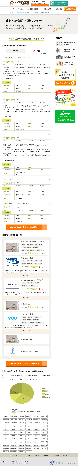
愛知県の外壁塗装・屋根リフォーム (24, 12)
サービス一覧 (25, 461)
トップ (11, 12)
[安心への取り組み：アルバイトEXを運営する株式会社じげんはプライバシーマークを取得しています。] (52, 463)
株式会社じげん (15, 461)
